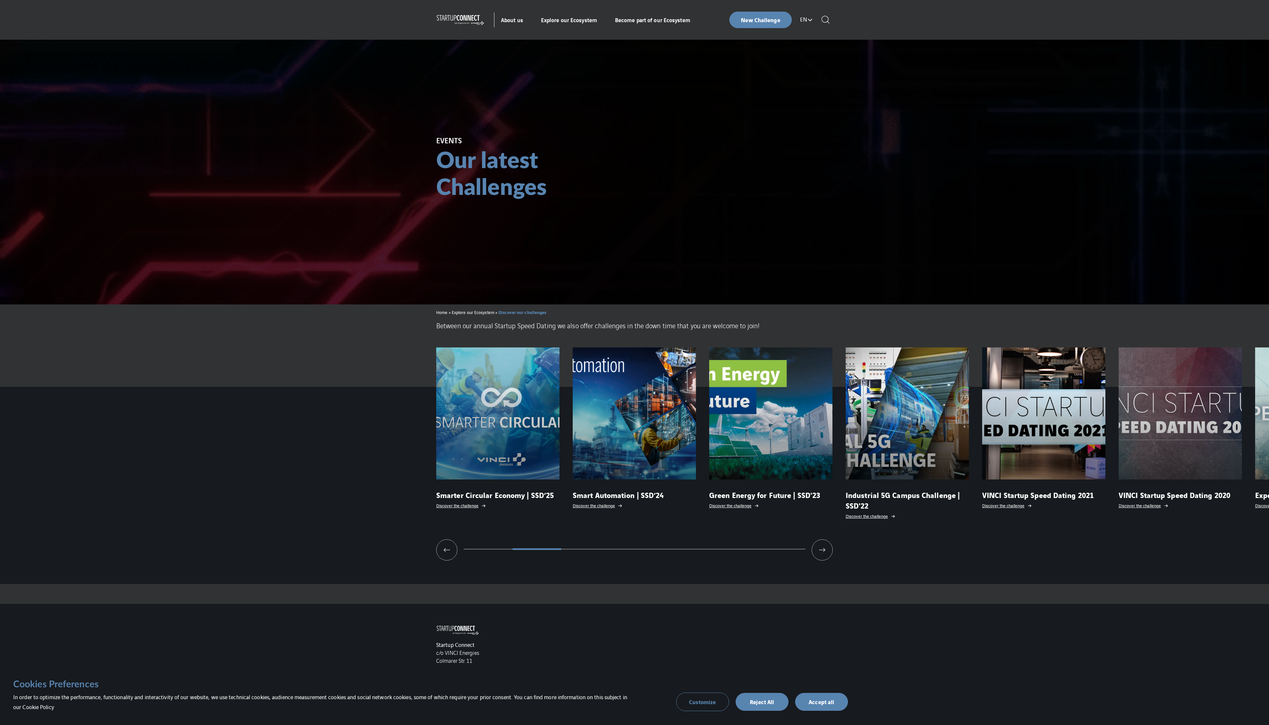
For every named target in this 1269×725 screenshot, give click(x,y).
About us (512, 20)
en (803, 19)
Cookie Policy (38, 707)
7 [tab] (780, 549)
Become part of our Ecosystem (652, 20)
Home (441, 312)
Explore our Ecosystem (569, 20)
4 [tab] (634, 549)
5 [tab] (683, 549)
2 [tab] (537, 549)
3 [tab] (585, 549)
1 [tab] (488, 549)
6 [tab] (732, 549)
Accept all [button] (821, 702)
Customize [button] (702, 702)
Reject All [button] (762, 702)
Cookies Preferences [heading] (55, 684)
